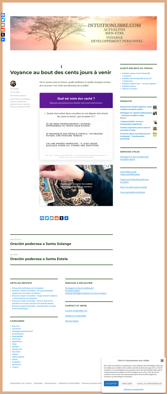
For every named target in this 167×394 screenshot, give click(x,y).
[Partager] (2, 39)
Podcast (15, 354)
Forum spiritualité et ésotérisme (132, 192)
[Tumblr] (2, 34)
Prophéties (16, 362)
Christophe (14, 89)
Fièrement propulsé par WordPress (95, 383)
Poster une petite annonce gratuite (133, 187)
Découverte (16, 329)
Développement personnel (22, 331)
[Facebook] (2, 15)
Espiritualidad (17, 336)
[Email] (2, 24)
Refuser (127, 383)
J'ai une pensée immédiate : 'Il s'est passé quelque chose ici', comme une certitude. (72, 144)
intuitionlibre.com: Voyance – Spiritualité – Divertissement (33, 383)
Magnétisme (17, 341)
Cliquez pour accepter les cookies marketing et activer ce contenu (76, 185)
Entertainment (18, 334)
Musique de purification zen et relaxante (27, 288)
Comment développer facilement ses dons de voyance (86, 293)
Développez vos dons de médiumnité (79, 288)
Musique (15, 347)
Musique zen (17, 349)
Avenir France (15, 99)
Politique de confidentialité (134, 389)
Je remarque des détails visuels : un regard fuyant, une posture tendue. (74, 135)
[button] (162, 360)
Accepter (111, 383)
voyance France (24, 107)
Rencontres (16, 365)
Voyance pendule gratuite (130, 174)
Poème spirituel (18, 357)
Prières (15, 359)
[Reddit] (2, 29)
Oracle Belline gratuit (128, 172)
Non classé (14, 96)
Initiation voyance (129, 86)
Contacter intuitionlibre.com (76, 311)
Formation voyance (72, 291)
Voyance (22, 96)
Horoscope (16, 339)
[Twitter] (2, 20)
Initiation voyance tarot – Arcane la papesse (139, 84)
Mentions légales (71, 321)
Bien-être (16, 326)
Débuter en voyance (129, 89)
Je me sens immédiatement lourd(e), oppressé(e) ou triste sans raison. (68, 125)
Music (14, 344)
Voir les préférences (149, 383)
